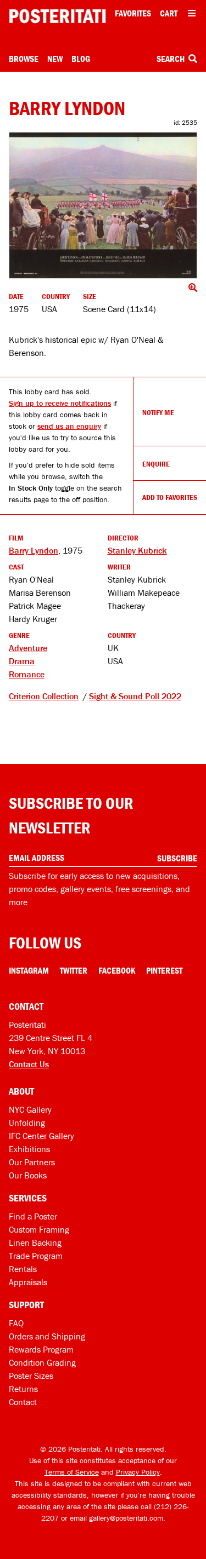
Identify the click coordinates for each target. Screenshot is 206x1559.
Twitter (73, 970)
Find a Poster (33, 1216)
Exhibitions (29, 1148)
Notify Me (158, 412)
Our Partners (32, 1162)
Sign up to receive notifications (60, 403)
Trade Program (36, 1255)
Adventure (28, 647)
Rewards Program (41, 1349)
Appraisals (28, 1281)
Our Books (28, 1175)
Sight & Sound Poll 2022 (135, 696)
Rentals (23, 1268)
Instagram (29, 970)
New (55, 58)
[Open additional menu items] (191, 13)
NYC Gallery (30, 1109)
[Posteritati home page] (57, 16)
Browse (23, 58)
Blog (80, 58)
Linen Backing (35, 1242)
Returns (23, 1388)
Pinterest (164, 970)
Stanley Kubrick (137, 550)
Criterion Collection (44, 696)
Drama (22, 660)
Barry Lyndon (33, 550)
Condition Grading (42, 1362)
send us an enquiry (69, 426)
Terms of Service (71, 1472)
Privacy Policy (138, 1472)
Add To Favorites (169, 497)
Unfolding (27, 1122)
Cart (168, 13)
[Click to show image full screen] (103, 205)
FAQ (16, 1323)
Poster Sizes (31, 1375)
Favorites (133, 13)
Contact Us (29, 1063)
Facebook (116, 970)
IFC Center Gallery (41, 1135)
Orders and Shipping (47, 1336)
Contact (23, 1401)
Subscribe (177, 858)
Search (171, 58)
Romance (26, 674)
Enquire (156, 464)
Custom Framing (39, 1229)
